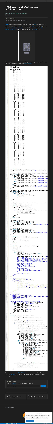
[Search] (45, 1)
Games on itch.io (8, 20)
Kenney (35, 29)
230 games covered (9, 407)
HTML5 (17, 13)
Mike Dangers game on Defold (16, 27)
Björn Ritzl (33, 26)
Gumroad (14, 383)
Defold (6, 13)
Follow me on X (24, 20)
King (35, 24)
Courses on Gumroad (16, 20)
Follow (43, 386)
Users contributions (23, 13)
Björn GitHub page (22, 372)
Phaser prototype (28, 63)
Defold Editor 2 (14, 374)
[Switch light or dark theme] (47, 1)
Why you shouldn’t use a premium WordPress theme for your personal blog (36, 396)
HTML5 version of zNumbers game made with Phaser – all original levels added (14, 396)
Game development (12, 13)
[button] (50, 413)
